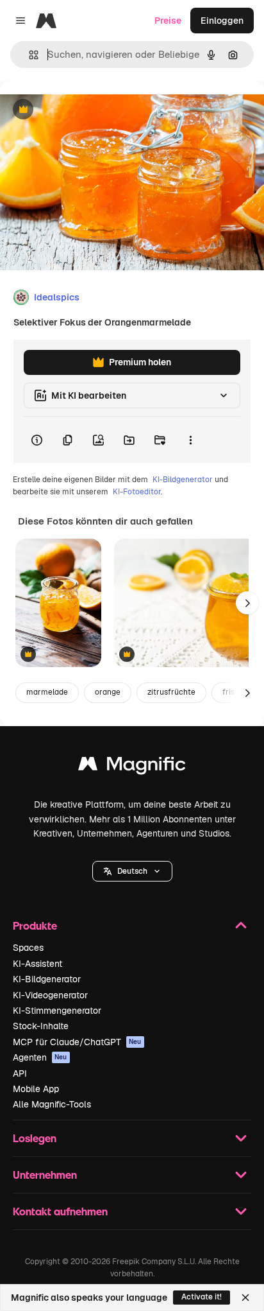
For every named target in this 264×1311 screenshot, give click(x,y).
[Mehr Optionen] (190, 440)
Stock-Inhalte (41, 1026)
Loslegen (34, 1138)
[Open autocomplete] (28, 55)
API (20, 1073)
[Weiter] (247, 603)
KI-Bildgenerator (183, 479)
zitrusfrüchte (171, 692)
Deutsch (132, 871)
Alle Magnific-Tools (52, 1104)
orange (107, 692)
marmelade (47, 692)
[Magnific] (132, 767)
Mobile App (36, 1089)
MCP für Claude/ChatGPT (77, 1042)
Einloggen (222, 20)
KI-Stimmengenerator (57, 1010)
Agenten (40, 1057)
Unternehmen (45, 1174)
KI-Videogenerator (50, 995)
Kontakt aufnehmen (60, 1211)
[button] (132, 871)
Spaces (28, 947)
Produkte (35, 925)
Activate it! (201, 1297)
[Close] (245, 1297)
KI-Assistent (37, 963)
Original (82, 110)
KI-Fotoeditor (137, 492)
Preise (167, 20)
